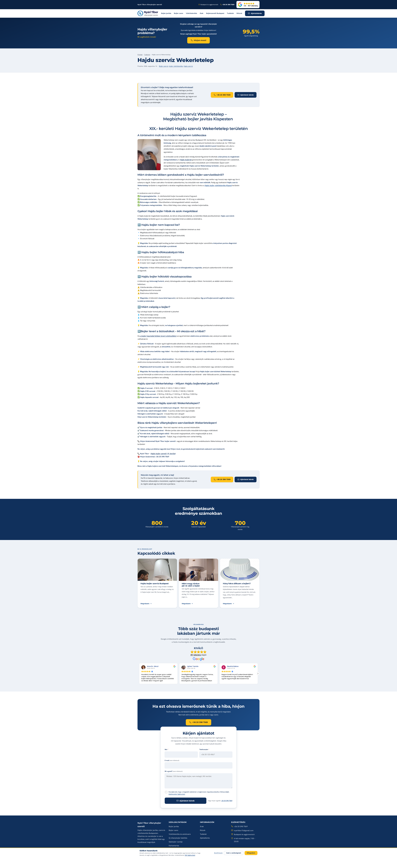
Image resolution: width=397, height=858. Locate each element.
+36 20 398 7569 (226, 801)
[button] (247, 4)
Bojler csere (178, 13)
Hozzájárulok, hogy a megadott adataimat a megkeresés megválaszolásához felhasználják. (199, 793)
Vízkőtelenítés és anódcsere (180, 834)
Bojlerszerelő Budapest (215, 13)
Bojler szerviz (163, 66)
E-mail (172, 760)
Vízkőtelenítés (191, 13)
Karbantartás (174, 845)
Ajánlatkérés (205, 838)
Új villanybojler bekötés (178, 838)
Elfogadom (251, 853)
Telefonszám (204, 749)
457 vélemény (195, 655)
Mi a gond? (173, 771)
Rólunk (239, 13)
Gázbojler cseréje (175, 842)
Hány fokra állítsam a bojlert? (237, 583)
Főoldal (140, 55)
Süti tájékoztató (190, 855)
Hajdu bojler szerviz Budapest (155, 583)
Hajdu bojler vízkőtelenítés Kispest (218, 185)
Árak (201, 13)
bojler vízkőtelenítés (176, 66)
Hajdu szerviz (188, 66)
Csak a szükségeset (233, 853)
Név (166, 749)
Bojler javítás (166, 13)
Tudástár (230, 13)
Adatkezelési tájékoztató (177, 794)
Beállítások (218, 853)
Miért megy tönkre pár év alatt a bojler (191, 585)
